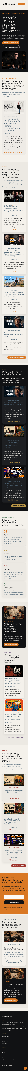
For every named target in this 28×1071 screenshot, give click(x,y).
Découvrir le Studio (10, 1000)
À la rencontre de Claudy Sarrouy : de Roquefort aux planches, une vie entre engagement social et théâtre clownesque (14, 716)
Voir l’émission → (14, 798)
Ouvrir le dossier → (14, 421)
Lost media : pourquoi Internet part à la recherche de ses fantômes (13, 210)
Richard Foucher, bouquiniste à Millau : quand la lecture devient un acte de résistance (13, 681)
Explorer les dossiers (18, 505)
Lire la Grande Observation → (13, 152)
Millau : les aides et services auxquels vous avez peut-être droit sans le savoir (14, 294)
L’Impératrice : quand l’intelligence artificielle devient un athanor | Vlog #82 (12, 445)
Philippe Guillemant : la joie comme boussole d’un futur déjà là (13, 334)
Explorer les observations (11, 42)
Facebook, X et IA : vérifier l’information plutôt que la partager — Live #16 (13, 485)
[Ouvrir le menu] (17, 4)
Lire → (14, 230)
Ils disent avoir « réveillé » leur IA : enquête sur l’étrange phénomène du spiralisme (13, 124)
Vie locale (14, 290)
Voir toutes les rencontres (15, 737)
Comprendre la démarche (11, 47)
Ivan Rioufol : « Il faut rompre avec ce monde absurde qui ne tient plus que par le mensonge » (14, 253)
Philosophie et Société (14, 248)
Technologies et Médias (10, 116)
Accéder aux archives (14, 962)
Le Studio (21, 3)
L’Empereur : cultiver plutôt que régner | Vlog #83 (13, 791)
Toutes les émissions (18, 865)
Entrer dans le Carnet (11, 644)
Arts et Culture (8, 205)
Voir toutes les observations (16, 357)
